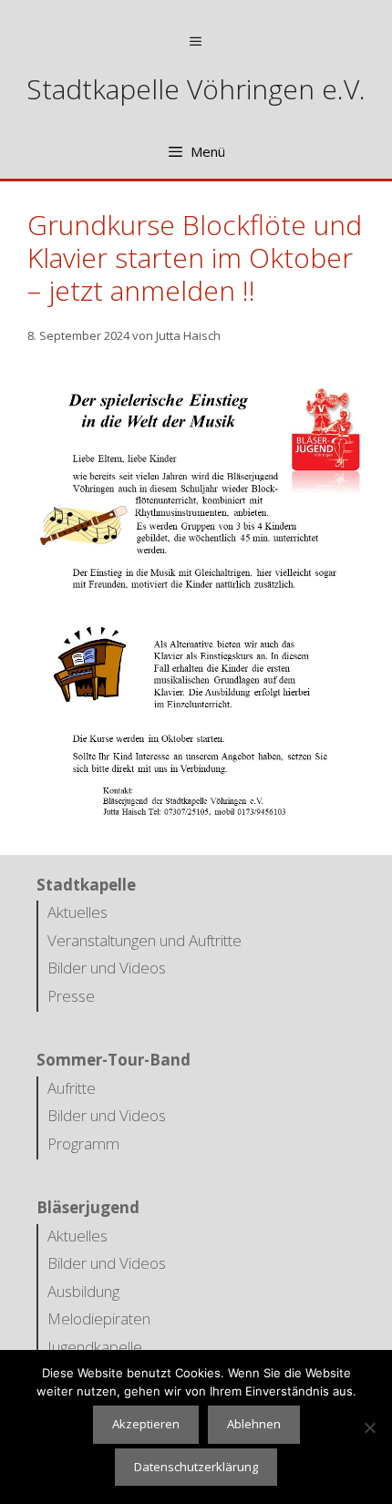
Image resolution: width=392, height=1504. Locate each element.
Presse (71, 995)
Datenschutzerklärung (196, 1466)
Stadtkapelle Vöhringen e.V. (196, 89)
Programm (83, 1143)
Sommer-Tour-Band (113, 1059)
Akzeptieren (146, 1424)
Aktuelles (77, 911)
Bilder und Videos (106, 967)
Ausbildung (83, 1291)
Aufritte (71, 1087)
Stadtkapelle (86, 884)
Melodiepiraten (98, 1318)
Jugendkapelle (94, 1346)
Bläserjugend (87, 1207)
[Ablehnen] (369, 1427)
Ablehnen (254, 1424)
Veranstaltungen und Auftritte (144, 940)
